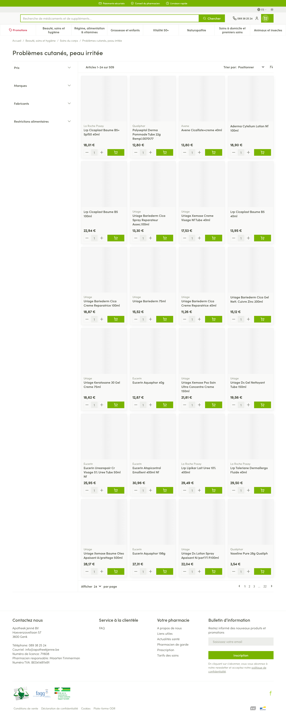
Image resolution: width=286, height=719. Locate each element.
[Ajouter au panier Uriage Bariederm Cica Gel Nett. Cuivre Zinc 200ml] (262, 319)
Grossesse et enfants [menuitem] (127, 31)
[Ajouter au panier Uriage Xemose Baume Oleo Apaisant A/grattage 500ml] (115, 571)
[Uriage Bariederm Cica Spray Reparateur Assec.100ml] (152, 184)
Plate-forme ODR (104, 708)
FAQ (102, 628)
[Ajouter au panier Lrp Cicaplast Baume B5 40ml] (262, 238)
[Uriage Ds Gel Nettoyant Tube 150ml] (250, 351)
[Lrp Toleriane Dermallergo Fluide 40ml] (250, 436)
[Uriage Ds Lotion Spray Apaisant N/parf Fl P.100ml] (201, 522)
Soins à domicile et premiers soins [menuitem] (234, 30)
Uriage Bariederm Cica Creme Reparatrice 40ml (198, 303)
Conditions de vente (26, 708)
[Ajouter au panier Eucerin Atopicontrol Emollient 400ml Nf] (164, 490)
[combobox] (109, 18)
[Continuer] (271, 586)
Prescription (165, 650)
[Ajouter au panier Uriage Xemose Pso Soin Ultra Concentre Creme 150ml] (213, 405)
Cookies (85, 708)
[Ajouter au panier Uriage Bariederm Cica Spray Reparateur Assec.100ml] (164, 238)
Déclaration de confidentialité (59, 708)
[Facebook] (271, 693)
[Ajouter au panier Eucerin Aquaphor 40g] (164, 405)
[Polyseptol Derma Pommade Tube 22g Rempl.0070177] (152, 98)
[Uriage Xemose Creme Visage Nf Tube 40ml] (201, 184)
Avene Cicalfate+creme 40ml (201, 130)
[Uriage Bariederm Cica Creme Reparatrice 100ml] (104, 270)
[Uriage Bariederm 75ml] (152, 270)
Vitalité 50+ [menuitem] (166, 31)
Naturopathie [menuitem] (200, 31)
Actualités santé (168, 639)
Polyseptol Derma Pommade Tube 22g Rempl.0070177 (146, 134)
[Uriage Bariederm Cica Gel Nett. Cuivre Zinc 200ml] (250, 270)
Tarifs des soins (168, 655)
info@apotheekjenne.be (42, 649)
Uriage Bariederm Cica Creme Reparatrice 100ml (102, 303)
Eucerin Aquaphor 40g (148, 382)
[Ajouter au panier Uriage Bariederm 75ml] (164, 319)
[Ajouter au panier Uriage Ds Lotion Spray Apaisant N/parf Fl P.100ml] (213, 571)
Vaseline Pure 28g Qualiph (249, 553)
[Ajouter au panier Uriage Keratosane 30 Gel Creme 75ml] (115, 405)
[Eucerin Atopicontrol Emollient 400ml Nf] (152, 436)
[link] (240, 586)
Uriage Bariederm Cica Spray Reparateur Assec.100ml (148, 219)
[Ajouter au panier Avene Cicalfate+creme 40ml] (213, 152)
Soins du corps (69, 40)
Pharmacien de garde (173, 644)
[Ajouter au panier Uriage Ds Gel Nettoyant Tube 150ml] (262, 405)
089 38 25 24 (37, 645)
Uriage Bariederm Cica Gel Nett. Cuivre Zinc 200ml (249, 299)
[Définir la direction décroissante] (271, 67)
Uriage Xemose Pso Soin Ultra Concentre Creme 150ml (198, 386)
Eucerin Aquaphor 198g (148, 553)
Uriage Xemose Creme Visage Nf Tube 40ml (197, 217)
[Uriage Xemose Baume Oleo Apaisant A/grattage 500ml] (104, 522)
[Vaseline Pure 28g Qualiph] (250, 522)
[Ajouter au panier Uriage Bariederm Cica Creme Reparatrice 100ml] (115, 319)
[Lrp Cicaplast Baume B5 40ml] (250, 184)
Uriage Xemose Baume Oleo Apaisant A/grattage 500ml (104, 555)
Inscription (240, 655)
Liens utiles (165, 633)
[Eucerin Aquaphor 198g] (152, 522)
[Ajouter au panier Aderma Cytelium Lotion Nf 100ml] (262, 152)
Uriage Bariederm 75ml (149, 301)
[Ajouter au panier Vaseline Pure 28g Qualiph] (262, 571)
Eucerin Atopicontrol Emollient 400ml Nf (146, 470)
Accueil (16, 40)
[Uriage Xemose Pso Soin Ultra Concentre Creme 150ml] (201, 351)
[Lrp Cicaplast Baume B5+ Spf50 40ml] (104, 98)
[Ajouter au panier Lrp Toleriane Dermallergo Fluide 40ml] (262, 490)
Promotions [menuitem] (20, 30)
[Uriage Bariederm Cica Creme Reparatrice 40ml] (201, 270)
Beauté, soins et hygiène (40, 40)
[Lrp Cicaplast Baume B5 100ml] (104, 184)
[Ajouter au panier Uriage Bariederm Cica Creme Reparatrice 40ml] (213, 319)
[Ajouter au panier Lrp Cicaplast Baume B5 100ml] (115, 238)
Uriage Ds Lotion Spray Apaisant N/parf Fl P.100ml (200, 555)
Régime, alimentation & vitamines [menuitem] (90, 30)
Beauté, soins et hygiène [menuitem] (57, 30)
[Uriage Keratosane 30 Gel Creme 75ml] (104, 351)
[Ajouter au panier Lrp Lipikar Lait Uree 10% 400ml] (213, 490)
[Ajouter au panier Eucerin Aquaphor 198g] (164, 571)
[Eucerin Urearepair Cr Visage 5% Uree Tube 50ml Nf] (104, 436)
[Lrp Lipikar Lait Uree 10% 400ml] (201, 436)
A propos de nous (169, 628)
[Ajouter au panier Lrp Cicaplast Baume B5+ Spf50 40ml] (115, 152)
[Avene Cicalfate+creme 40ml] (201, 98)
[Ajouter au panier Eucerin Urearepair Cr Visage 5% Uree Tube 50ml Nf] (115, 490)
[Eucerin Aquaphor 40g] (152, 351)
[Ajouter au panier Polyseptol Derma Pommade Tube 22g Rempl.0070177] (164, 152)
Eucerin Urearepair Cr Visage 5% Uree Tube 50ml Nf (102, 472)
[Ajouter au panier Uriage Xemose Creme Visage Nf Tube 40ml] (213, 238)
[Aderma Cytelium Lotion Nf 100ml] (250, 98)
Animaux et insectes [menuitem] (270, 31)
